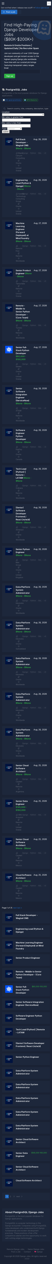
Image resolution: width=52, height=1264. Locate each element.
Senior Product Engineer (28, 958)
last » (19, 908)
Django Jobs (25, 1256)
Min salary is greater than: (12, 117)
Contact (27, 1252)
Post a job (10, 12)
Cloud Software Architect (29, 1180)
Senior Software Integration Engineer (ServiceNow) (22, 394)
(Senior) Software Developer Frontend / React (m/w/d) (23, 513)
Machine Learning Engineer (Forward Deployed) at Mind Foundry (29, 945)
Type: (4, 129)
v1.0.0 (27, 1259)
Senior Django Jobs (36, 1249)
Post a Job (15, 1252)
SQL (40, 153)
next (15, 908)
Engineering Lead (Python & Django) (23, 183)
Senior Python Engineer (27, 1057)
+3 (45, 153)
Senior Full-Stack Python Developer (22, 350)
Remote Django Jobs (15, 1249)
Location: (6, 112)
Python (33, 153)
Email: (6, 68)
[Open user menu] (19, 12)
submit (6, 132)
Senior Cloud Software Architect (22, 768)
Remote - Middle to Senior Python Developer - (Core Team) (23, 311)
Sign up (9, 76)
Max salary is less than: (11, 123)
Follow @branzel (42, 8)
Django (25, 153)
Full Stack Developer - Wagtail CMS (22, 142)
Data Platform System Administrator (23, 590)
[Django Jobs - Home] (49, 3)
